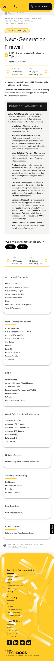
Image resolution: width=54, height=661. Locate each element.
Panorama (23, 547)
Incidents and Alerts (13, 485)
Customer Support (14, 609)
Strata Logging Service (14, 294)
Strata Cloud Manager (14, 284)
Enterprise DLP (11, 438)
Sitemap (10, 592)
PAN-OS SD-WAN (12, 352)
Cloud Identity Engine (14, 291)
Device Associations (13, 298)
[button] (52, 529)
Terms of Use (12, 633)
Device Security (11, 435)
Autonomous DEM (12, 492)
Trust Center (12, 630)
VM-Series (9, 359)
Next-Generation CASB (14, 400)
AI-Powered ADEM (12, 387)
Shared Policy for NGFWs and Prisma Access (23, 462)
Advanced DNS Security (15, 431)
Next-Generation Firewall (19, 18)
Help (41, 545)
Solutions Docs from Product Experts (20, 533)
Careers (10, 606)
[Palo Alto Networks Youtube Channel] (28, 644)
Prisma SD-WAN (11, 393)
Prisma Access (11, 380)
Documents (11, 636)
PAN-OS (8, 349)
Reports (8, 489)
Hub (7, 301)
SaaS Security (10, 441)
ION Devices (10, 397)
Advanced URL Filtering (14, 424)
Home (6, 18)
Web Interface (13, 547)
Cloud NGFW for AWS (14, 335)
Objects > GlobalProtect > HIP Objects (20, 21)
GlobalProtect (36, 18)
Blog (8, 583)
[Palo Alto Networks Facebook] (9, 644)
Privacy (9, 627)
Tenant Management (13, 308)
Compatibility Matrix (15, 586)
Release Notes (13, 577)
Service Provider (11, 356)
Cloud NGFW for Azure (14, 339)
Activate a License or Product (17, 287)
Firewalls (8, 346)
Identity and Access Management (19, 304)
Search (9, 580)
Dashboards (10, 482)
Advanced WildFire (13, 421)
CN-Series (9, 342)
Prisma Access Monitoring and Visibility (21, 390)
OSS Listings (12, 589)
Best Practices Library (14, 513)
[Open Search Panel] (15, 6)
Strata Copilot (41, 6)
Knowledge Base (13, 615)
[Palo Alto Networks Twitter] (22, 644)
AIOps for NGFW (12, 328)
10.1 (9, 545)
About (9, 603)
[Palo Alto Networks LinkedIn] (16, 644)
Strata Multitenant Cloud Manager (19, 383)
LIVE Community (13, 612)
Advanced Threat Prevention (17, 428)
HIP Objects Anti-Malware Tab (17, 23)
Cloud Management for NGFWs (18, 332)
